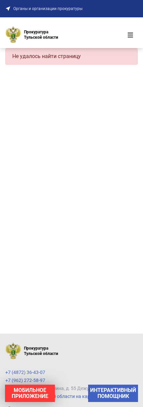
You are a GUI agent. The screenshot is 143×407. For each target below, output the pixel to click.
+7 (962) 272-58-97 (25, 380)
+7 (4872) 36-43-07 (25, 372)
